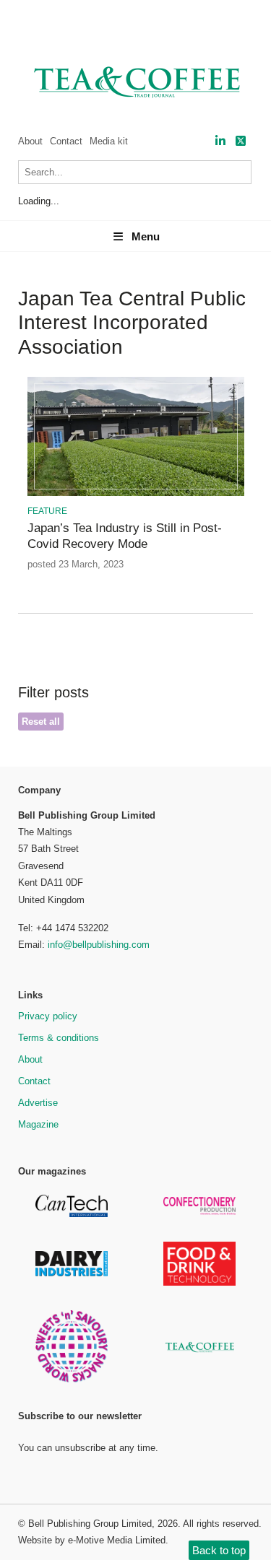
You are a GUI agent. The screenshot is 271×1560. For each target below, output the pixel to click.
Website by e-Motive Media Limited (91, 1540)
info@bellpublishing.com (99, 944)
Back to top (219, 1550)
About (30, 141)
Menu (146, 236)
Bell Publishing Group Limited (90, 1523)
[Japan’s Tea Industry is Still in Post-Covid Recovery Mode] (135, 493)
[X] (241, 141)
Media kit (109, 141)
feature (47, 511)
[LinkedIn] (220, 141)
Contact (66, 141)
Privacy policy (47, 1016)
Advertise (38, 1102)
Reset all (41, 721)
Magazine (38, 1124)
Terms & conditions (58, 1037)
